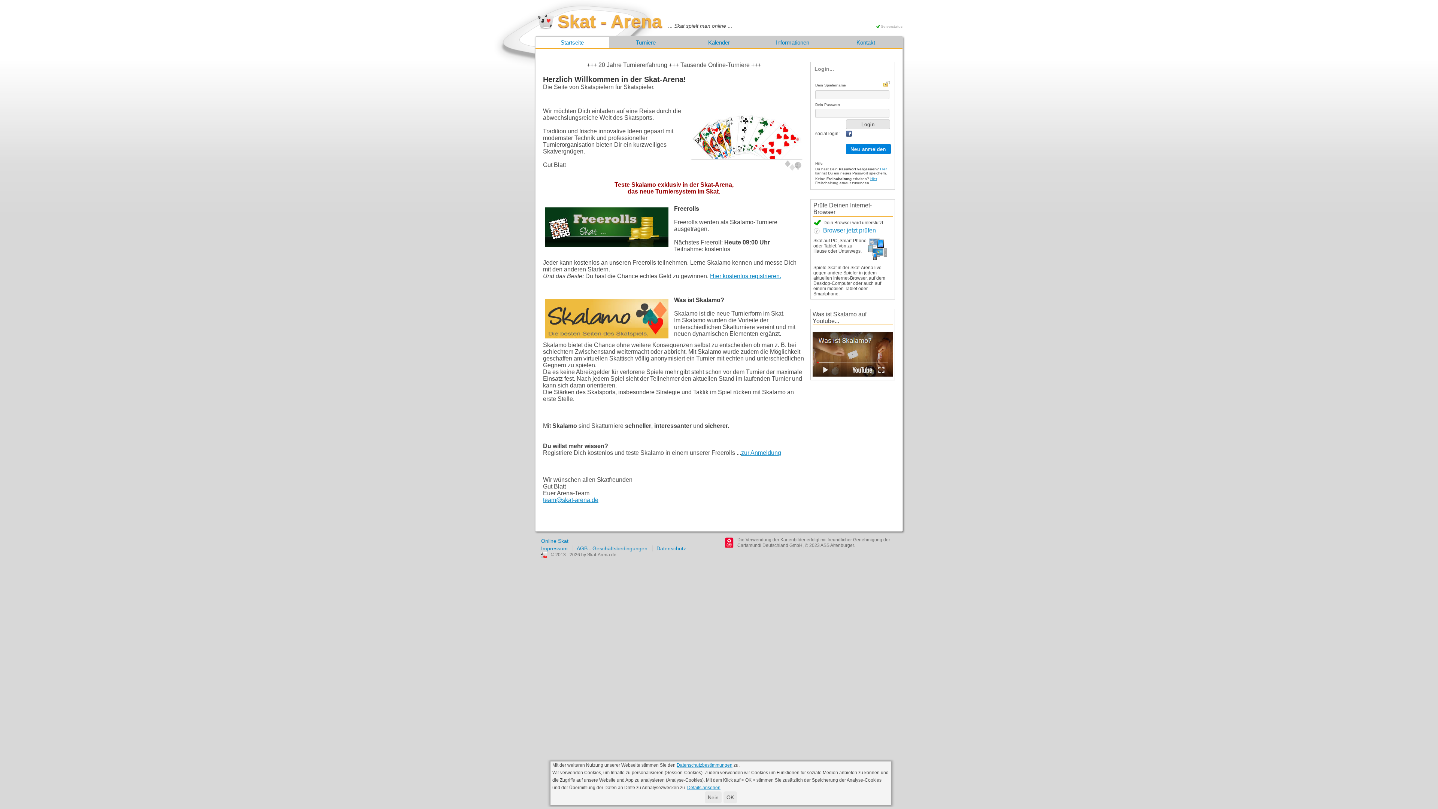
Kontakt (865, 42)
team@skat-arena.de (570, 500)
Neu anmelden (868, 149)
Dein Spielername (830, 85)
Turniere (646, 42)
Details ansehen (703, 787)
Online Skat (554, 541)
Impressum (554, 548)
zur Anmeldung (761, 453)
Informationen (792, 42)
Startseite (572, 42)
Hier (883, 169)
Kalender (719, 42)
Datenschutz (671, 548)
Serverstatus (891, 26)
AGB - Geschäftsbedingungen (612, 548)
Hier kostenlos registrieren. (745, 276)
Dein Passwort (827, 105)
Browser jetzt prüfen (848, 230)
